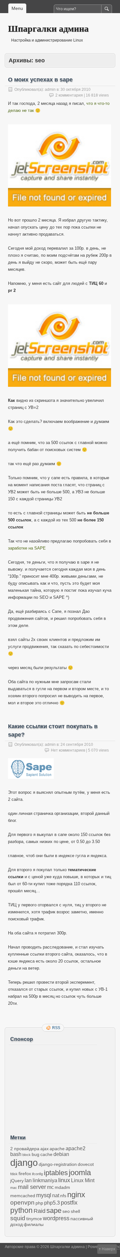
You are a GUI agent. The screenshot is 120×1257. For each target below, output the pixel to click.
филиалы (34, 1224)
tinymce (34, 1218)
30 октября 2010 (75, 89)
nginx (76, 1195)
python (21, 1210)
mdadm (62, 1187)
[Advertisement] (52, 1087)
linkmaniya (45, 1180)
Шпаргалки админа (48, 28)
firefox (25, 1173)
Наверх (108, 1249)
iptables (56, 1173)
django (24, 1162)
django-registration (58, 1164)
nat (55, 1195)
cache (46, 1154)
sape (53, 1210)
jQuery (17, 1180)
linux (64, 1180)
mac (13, 1188)
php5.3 (52, 1203)
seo (66, 1211)
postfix (69, 1202)
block (26, 1155)
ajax (44, 1148)
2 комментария (69, 95)
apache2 (75, 1148)
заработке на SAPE (27, 548)
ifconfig (37, 1174)
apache (57, 1148)
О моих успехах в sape (40, 79)
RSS (56, 1028)
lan (28, 1180)
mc (50, 1187)
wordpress (56, 1218)
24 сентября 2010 (76, 744)
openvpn (22, 1202)
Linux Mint (82, 1180)
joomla (80, 1172)
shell (75, 1211)
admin (50, 89)
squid (17, 1218)
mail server (32, 1187)
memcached (22, 1195)
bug (35, 1154)
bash (15, 1154)
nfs (63, 1195)
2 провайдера (24, 1148)
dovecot (86, 1164)
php (39, 1203)
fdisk (14, 1174)
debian (61, 1154)
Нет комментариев (68, 750)
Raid (39, 1211)
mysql (43, 1195)
